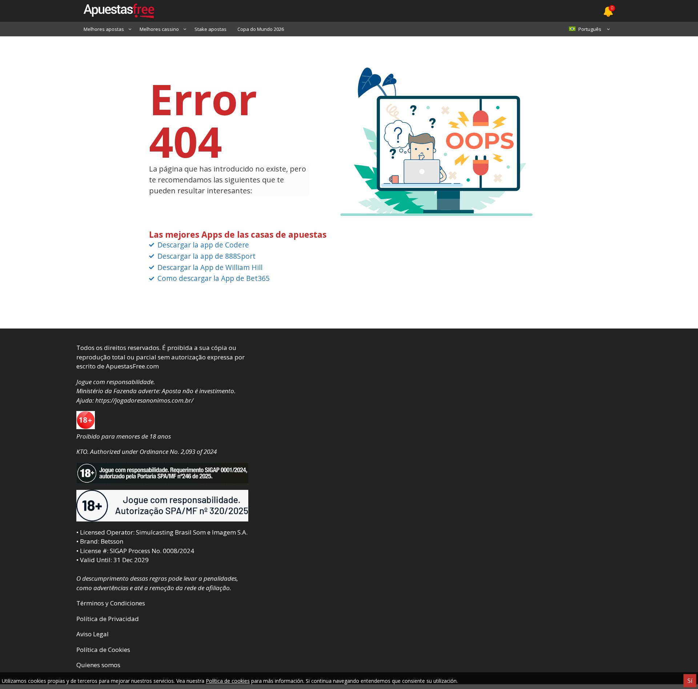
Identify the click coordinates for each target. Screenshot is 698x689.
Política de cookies (228, 680)
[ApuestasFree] (115, 11)
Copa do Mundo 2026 (260, 29)
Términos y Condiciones (110, 603)
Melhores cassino (159, 29)
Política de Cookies (103, 649)
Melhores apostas (104, 29)
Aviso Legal (92, 634)
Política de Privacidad (107, 619)
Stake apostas (210, 29)
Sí (689, 681)
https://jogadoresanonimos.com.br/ (144, 400)
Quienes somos (98, 665)
